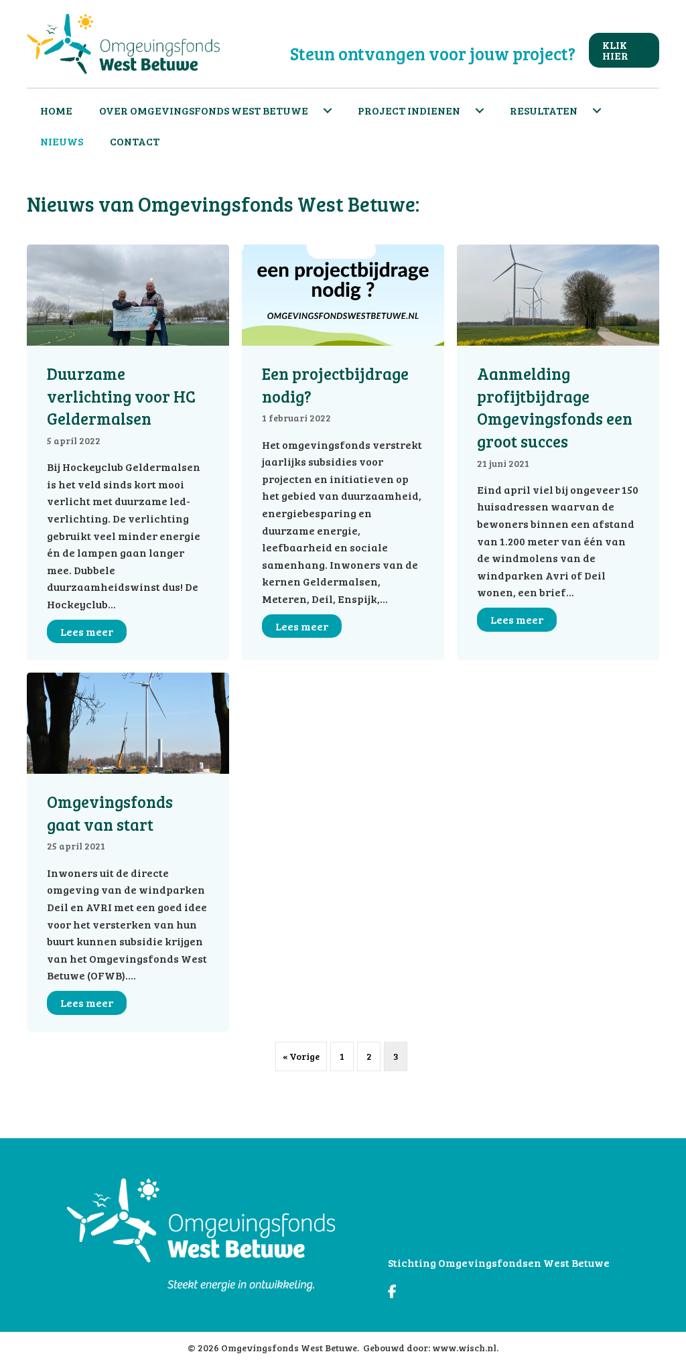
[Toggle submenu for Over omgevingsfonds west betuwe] (327, 110)
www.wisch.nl (464, 1347)
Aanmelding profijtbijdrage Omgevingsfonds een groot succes (554, 407)
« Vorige (301, 1056)
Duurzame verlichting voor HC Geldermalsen (121, 395)
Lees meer (93, 631)
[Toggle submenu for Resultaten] (597, 110)
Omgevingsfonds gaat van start (110, 813)
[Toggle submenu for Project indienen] (479, 110)
